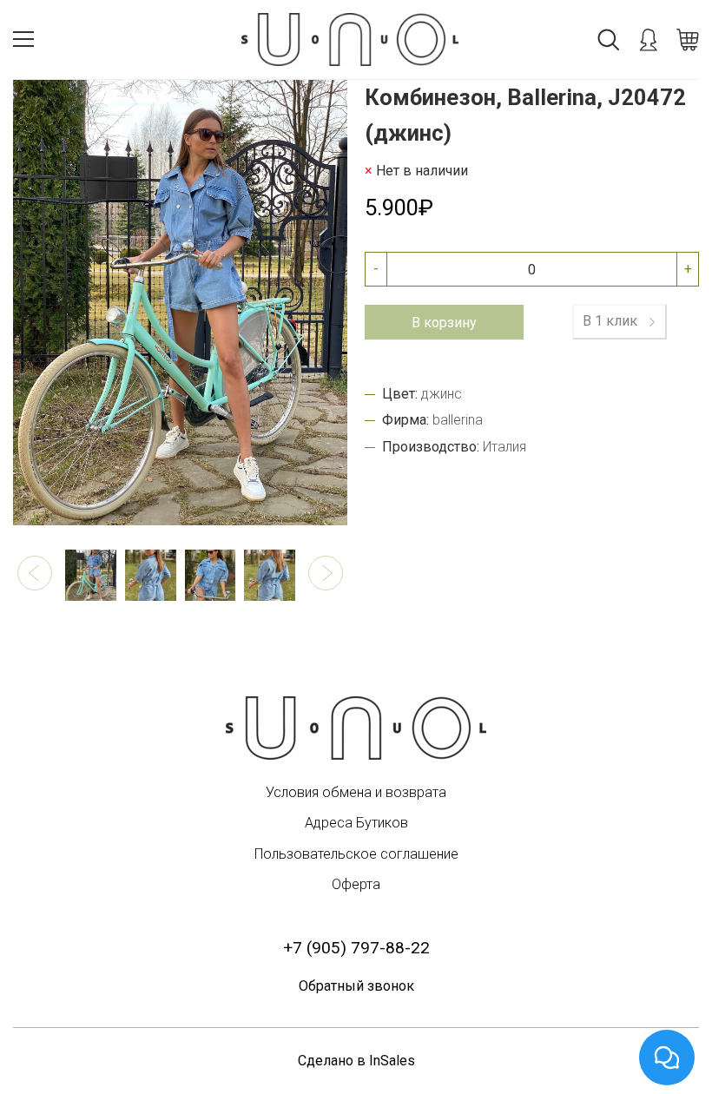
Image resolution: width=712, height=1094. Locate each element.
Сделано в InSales (356, 1060)
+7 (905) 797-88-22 (356, 948)
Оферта (356, 884)
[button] (34, 573)
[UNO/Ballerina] (356, 728)
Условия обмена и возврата (356, 792)
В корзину (444, 322)
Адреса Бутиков (356, 822)
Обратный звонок (356, 986)
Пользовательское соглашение (356, 854)
